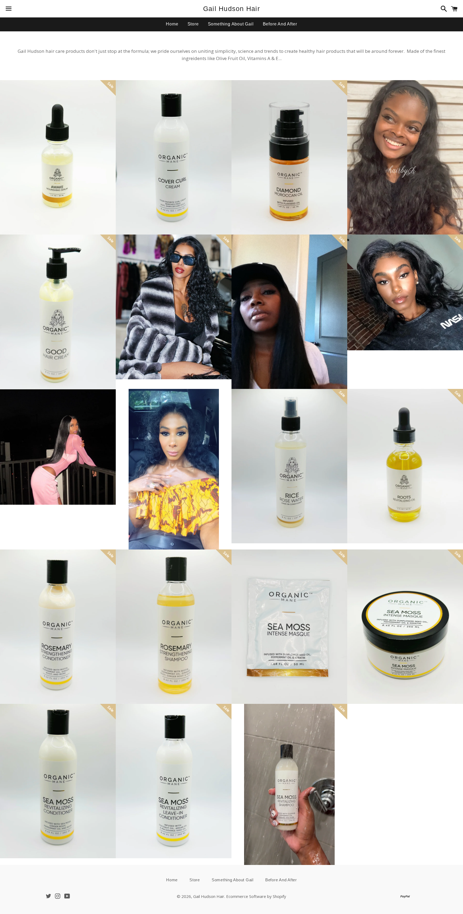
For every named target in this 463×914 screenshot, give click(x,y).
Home (172, 24)
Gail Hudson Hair (231, 8)
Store (193, 24)
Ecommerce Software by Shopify (256, 896)
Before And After (280, 24)
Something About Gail (231, 24)
